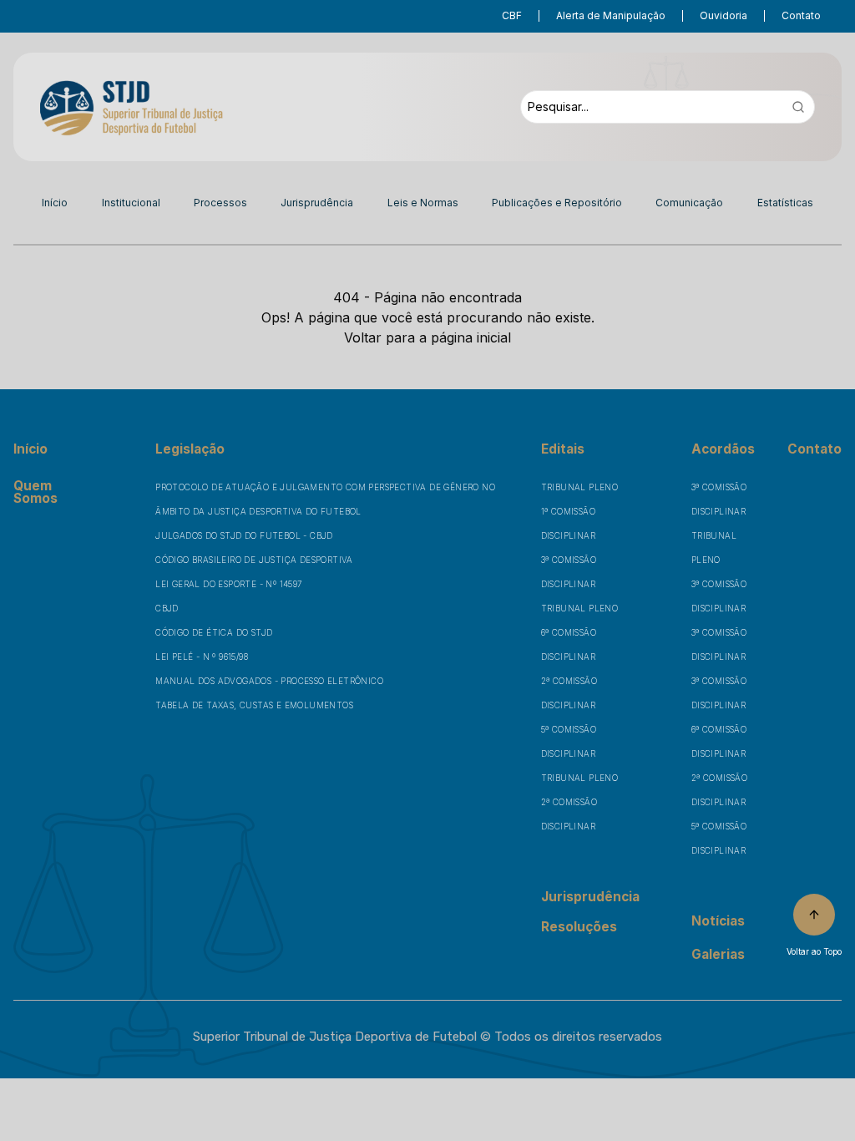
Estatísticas (785, 202)
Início (55, 202)
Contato (801, 16)
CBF (512, 16)
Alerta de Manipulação (610, 16)
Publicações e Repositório (557, 202)
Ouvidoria (723, 16)
